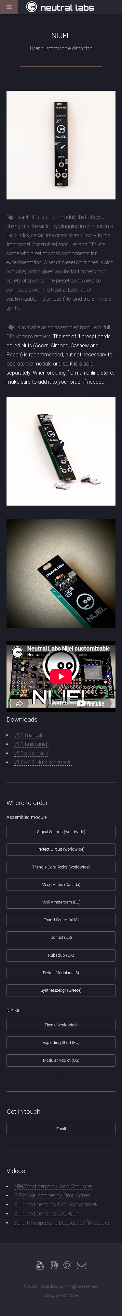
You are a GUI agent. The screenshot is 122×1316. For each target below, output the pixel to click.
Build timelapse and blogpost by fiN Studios (62, 1223)
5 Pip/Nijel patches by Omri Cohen (52, 1195)
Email (61, 1128)
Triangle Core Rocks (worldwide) (61, 867)
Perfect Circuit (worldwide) (61, 849)
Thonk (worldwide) (61, 1025)
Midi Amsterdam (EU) (61, 902)
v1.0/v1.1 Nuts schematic (43, 762)
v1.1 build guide (31, 744)
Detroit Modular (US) (61, 972)
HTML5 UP (68, 1295)
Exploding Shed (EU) (61, 1042)
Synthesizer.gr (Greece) (61, 990)
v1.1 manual (28, 735)
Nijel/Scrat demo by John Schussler (53, 1186)
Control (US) (61, 937)
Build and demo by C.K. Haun (46, 1214)
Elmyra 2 (101, 299)
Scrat (85, 290)
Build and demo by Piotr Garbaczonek (56, 1205)
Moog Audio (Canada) (61, 884)
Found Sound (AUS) (61, 919)
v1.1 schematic (31, 753)
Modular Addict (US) (61, 1060)
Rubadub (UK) (61, 955)
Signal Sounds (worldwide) (61, 831)
